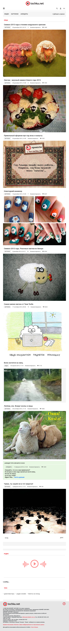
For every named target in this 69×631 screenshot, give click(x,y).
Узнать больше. (34, 627)
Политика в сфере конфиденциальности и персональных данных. (29, 624)
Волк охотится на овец (13, 363)
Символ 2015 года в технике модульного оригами (24, 25)
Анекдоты (24, 14)
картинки (7, 27)
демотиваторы (9, 594)
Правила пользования (8, 624)
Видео (6, 14)
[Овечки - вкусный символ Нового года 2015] (34, 108)
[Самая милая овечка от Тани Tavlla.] (34, 334)
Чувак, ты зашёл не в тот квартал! (18, 484)
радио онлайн (21, 594)
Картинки (14, 14)
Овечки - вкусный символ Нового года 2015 (22, 80)
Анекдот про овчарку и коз (14, 463)
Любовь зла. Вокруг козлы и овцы (18, 406)
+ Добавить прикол (58, 14)
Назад (6, 538)
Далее (61, 537)
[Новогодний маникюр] (34, 220)
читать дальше (19, 477)
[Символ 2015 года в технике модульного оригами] (34, 53)
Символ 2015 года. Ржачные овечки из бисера (23, 248)
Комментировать (35, 27)
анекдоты (9, 467)
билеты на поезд (34, 594)
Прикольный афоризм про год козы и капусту (23, 136)
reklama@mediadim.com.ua (28, 617)
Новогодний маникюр (13, 191)
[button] (60, 8)
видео (6, 365)
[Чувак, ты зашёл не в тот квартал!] (34, 511)
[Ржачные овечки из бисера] (34, 277)
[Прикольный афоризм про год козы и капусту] (34, 164)
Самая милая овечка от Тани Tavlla (18, 304)
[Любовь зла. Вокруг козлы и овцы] (34, 435)
